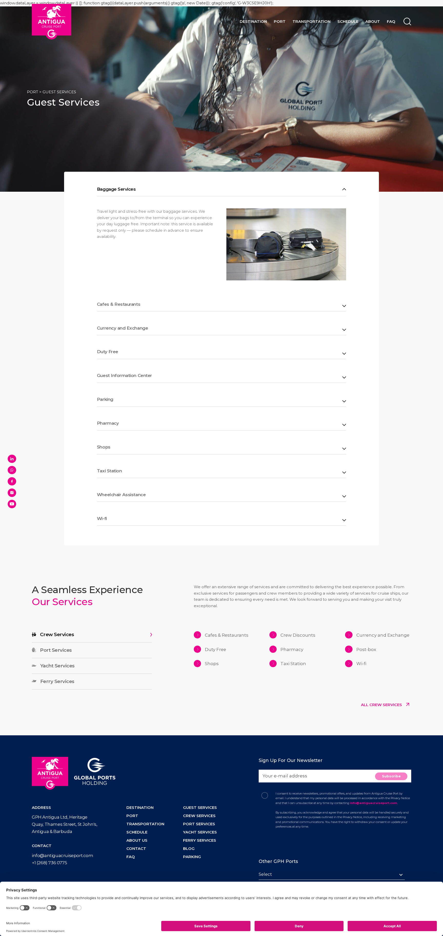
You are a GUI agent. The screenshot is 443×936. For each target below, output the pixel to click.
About (372, 21)
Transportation (311, 21)
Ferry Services (199, 840)
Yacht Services (200, 832)
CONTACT (136, 848)
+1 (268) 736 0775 (49, 862)
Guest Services (200, 807)
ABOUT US (136, 840)
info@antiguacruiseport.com (62, 855)
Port (280, 21)
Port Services (199, 823)
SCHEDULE (136, 832)
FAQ (391, 21)
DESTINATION (140, 807)
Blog (189, 848)
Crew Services (199, 815)
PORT (32, 91)
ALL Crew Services (382, 704)
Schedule (347, 21)
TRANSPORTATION (145, 823)
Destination (253, 21)
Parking (192, 856)
